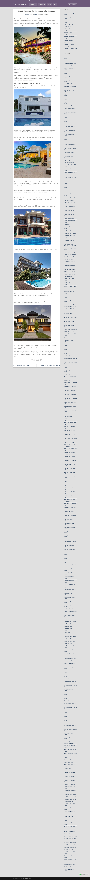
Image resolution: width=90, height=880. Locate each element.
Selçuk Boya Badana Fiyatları (70, 794)
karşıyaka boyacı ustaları (69, 584)
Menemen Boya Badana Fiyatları (69, 712)
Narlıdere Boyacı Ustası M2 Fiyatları (70, 746)
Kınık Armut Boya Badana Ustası (69, 633)
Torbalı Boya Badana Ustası (70, 847)
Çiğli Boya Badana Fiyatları (70, 269)
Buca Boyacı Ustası (68, 237)
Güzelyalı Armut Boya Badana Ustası (70, 363)
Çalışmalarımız (42, 4)
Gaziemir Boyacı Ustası (69, 331)
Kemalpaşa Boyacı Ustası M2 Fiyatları (70, 612)
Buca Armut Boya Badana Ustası (69, 227)
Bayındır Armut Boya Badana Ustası (70, 113)
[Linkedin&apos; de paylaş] (41, 360)
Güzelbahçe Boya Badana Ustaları (69, 348)
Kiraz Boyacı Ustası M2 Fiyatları (69, 629)
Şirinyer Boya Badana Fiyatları (70, 811)
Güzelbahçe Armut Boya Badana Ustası (69, 341)
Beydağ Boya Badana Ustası (70, 177)
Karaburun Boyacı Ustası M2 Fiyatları (70, 565)
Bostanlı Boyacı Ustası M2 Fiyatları (69, 221)
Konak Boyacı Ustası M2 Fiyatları (69, 664)
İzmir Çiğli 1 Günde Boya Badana (69, 427)
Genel (65, 337)
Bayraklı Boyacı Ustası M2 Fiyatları (69, 145)
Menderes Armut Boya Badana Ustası (70, 686)
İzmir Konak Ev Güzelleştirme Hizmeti (70, 49)
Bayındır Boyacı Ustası (69, 123)
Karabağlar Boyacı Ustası (69, 538)
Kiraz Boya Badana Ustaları (70, 621)
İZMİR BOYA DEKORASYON (70, 414)
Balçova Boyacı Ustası (69, 105)
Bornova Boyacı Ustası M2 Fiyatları (69, 203)
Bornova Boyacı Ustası (69, 200)
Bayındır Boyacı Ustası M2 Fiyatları (69, 127)
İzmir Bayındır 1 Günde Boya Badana (70, 391)
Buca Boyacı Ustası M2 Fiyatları (69, 241)
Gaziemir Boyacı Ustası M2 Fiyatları (70, 334)
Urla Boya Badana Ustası (69, 864)
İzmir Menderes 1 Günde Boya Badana (70, 484)
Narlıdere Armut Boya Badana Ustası (70, 730)
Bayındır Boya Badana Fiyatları (69, 117)
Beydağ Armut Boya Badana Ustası (70, 169)
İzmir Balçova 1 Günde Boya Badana (70, 387)
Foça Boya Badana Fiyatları (70, 304)
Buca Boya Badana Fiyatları (70, 230)
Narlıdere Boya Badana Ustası (70, 741)
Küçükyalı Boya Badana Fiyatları (69, 672)
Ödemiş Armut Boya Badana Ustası (70, 750)
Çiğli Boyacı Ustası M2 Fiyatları (69, 279)
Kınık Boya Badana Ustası (69, 641)
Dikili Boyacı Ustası (68, 293)
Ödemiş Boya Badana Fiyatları (70, 753)
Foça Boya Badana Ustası (69, 308)
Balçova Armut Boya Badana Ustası (70, 95)
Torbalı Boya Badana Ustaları (70, 844)
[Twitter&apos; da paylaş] (34, 360)
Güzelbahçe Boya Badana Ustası (69, 352)
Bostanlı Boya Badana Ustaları (69, 215)
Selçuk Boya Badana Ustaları (70, 796)
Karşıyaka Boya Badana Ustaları (69, 577)
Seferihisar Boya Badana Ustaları (69, 777)
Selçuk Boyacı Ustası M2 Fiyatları (69, 804)
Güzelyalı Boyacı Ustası (69, 373)
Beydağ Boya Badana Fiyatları (70, 172)
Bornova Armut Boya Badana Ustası (70, 187)
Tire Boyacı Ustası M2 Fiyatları (70, 836)
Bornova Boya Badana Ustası (70, 197)
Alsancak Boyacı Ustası (69, 83)
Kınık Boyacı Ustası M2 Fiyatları (69, 646)
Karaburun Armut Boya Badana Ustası (69, 546)
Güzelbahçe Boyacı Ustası (69, 355)
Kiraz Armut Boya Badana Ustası (69, 616)
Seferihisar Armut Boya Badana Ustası (69, 769)
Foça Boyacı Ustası (68, 311)
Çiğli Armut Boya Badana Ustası (69, 266)
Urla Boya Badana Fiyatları (70, 859)
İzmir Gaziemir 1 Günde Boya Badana (70, 439)
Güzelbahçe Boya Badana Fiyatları (69, 345)
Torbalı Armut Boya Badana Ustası (70, 839)
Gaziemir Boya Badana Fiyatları (69, 322)
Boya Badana (67, 224)
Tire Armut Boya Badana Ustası (69, 823)
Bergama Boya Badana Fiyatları (69, 153)
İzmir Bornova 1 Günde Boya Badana (70, 407)
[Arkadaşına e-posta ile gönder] (37, 360)
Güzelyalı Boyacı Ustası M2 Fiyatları (70, 377)
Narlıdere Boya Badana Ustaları (69, 738)
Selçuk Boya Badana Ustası (70, 799)
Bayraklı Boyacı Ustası (69, 142)
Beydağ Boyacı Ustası (68, 179)
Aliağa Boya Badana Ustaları (70, 63)
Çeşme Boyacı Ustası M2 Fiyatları (69, 262)
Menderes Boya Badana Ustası (69, 697)
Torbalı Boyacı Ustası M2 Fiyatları (69, 852)
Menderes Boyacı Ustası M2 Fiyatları (70, 704)
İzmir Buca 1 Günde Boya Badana (69, 419)
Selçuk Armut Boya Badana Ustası (70, 791)
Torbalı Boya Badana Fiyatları (70, 842)
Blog (55, 4)
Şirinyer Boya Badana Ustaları (70, 814)
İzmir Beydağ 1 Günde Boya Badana (70, 403)
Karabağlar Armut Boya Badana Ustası (69, 524)
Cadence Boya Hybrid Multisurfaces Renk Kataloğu (70, 245)
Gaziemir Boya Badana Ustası (70, 329)
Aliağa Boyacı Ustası (68, 65)
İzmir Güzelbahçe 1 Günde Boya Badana (69, 445)
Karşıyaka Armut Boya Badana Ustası (70, 569)
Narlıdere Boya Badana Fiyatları (69, 734)
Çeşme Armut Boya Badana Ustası (70, 249)
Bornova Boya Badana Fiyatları (69, 190)
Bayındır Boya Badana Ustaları (69, 121)
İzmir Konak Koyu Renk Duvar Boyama (70, 17)
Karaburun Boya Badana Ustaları (69, 554)
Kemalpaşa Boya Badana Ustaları (69, 602)
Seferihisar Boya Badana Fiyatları (69, 773)
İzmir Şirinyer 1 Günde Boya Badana (70, 508)
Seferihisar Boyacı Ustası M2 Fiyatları (70, 787)
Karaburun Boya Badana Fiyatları (69, 550)
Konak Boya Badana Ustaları (70, 656)
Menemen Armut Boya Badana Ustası (70, 708)
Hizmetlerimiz (32, 4)
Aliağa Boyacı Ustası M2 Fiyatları (69, 69)
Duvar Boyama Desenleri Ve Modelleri (49, 365)
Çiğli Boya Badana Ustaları (70, 271)
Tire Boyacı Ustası (68, 833)
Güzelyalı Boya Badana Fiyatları (69, 367)
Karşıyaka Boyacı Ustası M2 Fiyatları (70, 590)
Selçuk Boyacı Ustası (68, 801)
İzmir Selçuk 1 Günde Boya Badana (70, 504)
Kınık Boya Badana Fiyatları (70, 636)
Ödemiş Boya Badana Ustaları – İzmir (70, 756)
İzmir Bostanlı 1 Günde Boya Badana (70, 411)
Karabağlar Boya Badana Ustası (69, 536)
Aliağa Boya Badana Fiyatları (70, 61)
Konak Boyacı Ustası (68, 660)
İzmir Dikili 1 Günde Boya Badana (69, 431)
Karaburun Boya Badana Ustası (69, 558)
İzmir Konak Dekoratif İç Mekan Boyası (69, 45)
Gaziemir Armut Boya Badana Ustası (70, 318)
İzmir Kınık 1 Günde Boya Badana (69, 473)
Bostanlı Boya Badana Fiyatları (69, 211)
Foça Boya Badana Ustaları (70, 306)
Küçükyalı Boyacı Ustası (69, 678)
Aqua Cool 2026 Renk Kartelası (69, 91)
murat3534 (27, 14)
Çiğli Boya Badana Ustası (69, 274)
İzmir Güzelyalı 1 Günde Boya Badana (70, 449)
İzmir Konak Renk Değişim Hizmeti (69, 14)
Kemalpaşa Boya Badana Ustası (69, 605)
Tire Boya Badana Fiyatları (69, 826)
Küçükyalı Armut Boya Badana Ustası (70, 668)
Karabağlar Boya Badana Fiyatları (69, 528)
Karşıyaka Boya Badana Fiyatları (69, 573)
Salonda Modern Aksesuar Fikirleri (22, 365)
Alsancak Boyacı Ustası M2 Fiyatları (70, 87)
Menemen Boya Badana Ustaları (69, 716)
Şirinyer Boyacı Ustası (68, 816)
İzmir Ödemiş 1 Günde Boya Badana (70, 496)
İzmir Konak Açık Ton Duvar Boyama (70, 21)
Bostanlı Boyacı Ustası (69, 218)
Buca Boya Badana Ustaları (70, 233)
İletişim (49, 4)
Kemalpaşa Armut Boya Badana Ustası (69, 594)
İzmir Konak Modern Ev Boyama (69, 29)
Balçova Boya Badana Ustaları (69, 102)
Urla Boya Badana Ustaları (69, 862)
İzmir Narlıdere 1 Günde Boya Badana (70, 492)
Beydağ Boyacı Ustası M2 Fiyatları (69, 183)
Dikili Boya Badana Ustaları (70, 289)
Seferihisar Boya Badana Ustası (69, 781)
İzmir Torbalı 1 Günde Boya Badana (70, 516)
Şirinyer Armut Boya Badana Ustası (70, 808)
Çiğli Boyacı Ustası (68, 276)
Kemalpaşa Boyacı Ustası (69, 608)
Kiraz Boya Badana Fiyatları (70, 619)
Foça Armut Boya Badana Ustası (69, 301)
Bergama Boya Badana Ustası (70, 160)
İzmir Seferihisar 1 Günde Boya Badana (69, 500)
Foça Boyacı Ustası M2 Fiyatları (69, 314)
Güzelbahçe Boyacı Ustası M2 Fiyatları (70, 359)
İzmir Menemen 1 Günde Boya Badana (70, 488)
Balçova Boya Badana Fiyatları (69, 98)
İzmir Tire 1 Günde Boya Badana (69, 512)
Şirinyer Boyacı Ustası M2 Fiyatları (69, 819)
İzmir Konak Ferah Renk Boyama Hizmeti (69, 25)
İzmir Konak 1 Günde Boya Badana (69, 477)
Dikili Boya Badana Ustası (69, 291)
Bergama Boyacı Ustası (69, 162)
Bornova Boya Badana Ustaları (69, 194)
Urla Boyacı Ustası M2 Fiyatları (69, 870)
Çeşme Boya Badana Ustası (70, 256)
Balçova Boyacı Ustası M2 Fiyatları (69, 109)
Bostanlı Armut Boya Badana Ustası (70, 207)
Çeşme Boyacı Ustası (68, 259)
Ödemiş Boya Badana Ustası (70, 759)
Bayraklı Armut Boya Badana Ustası (70, 131)
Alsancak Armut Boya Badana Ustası (70, 73)
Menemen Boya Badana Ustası (69, 719)
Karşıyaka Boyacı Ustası (69, 586)
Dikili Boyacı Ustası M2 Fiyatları (69, 297)
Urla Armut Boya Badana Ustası (69, 856)
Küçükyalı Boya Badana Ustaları (69, 675)
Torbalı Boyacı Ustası (68, 849)
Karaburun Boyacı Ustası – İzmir (69, 561)
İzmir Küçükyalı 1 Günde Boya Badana (70, 481)
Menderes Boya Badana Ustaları (69, 694)
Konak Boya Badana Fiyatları (70, 653)
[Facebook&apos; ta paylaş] (32, 360)
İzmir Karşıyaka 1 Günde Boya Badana (70, 461)
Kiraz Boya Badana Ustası (69, 623)
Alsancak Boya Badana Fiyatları (69, 77)
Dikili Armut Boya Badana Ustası (69, 283)
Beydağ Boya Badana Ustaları (70, 175)
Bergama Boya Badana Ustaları (69, 157)
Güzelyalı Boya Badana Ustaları (69, 371)
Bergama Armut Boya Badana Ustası (70, 149)
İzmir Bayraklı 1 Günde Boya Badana (70, 395)
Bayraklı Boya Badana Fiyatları (69, 135)
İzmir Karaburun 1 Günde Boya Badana (69, 457)
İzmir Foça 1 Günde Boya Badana (69, 435)
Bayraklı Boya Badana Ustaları (69, 139)
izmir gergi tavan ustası (69, 442)
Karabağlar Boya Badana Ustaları (69, 532)
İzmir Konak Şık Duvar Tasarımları (69, 41)
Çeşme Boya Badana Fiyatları (70, 252)
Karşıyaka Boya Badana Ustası (69, 581)
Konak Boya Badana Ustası (70, 658)
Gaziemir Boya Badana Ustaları (69, 326)
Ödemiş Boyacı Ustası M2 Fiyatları (69, 765)
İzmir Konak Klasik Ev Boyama (68, 33)
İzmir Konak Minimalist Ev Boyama (69, 37)
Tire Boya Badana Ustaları (69, 829)
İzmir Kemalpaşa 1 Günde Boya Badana (69, 465)
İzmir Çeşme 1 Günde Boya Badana (70, 423)
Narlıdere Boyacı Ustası (69, 743)
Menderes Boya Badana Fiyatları (69, 690)
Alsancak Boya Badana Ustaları (69, 80)
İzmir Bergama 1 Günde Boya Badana (70, 399)
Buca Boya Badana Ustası (69, 235)
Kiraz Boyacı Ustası (68, 626)
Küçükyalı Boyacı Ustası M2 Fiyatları (70, 682)
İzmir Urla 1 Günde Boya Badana (69, 520)
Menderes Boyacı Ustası (69, 700)
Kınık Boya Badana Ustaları (70, 638)
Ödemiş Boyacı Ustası (68, 762)
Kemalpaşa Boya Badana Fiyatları (69, 598)
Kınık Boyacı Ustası (68, 643)
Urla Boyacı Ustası (68, 866)
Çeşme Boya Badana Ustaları (70, 254)
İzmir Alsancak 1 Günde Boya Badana (70, 383)
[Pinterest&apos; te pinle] (39, 360)
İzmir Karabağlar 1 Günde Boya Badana (69, 453)
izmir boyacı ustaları (68, 416)
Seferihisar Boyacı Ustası (69, 784)
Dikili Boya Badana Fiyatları (70, 286)
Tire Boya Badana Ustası (69, 831)
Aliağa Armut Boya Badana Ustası (70, 58)
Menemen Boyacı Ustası (69, 722)
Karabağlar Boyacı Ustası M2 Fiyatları (70, 542)
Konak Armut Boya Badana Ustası (70, 650)
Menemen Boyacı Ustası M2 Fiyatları (70, 726)
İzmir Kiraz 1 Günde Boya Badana (69, 469)
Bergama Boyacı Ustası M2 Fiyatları (70, 165)
